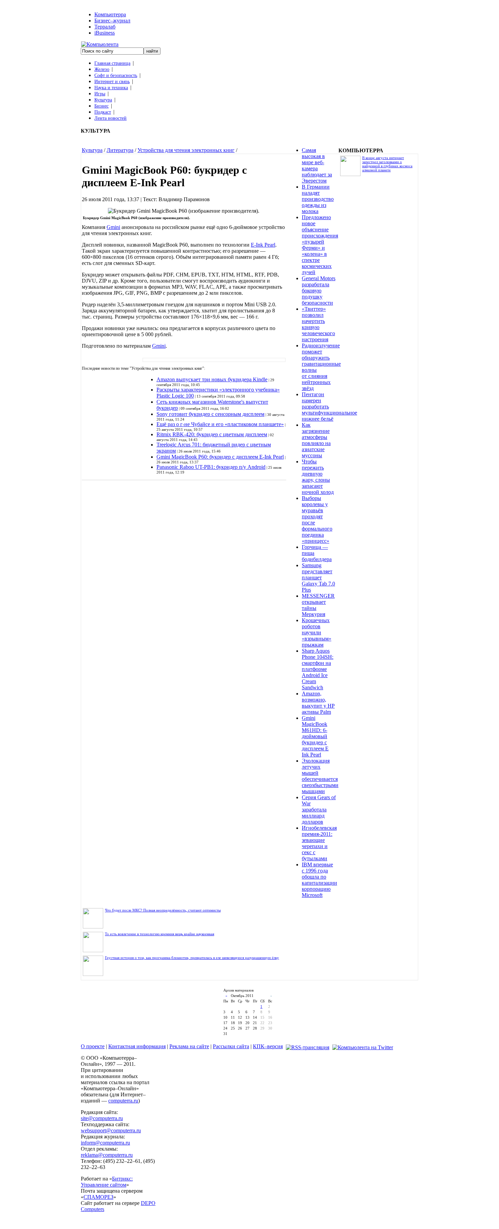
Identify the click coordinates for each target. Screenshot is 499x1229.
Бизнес (101, 106)
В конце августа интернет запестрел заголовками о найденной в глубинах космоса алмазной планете (387, 164)
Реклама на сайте (189, 1046)
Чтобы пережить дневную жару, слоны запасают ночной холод (318, 477)
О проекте (93, 1046)
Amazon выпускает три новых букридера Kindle (211, 379)
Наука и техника (111, 87)
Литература (120, 150)
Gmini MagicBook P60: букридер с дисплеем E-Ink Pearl (220, 457)
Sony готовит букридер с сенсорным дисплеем (210, 414)
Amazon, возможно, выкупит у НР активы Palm (318, 703)
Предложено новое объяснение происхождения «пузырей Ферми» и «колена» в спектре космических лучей (320, 244)
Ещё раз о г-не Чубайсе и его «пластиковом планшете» (220, 424)
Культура (103, 99)
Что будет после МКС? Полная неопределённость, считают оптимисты (163, 910)
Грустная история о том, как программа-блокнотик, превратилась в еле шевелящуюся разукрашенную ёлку (192, 958)
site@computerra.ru (102, 1118)
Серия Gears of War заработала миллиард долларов (319, 809)
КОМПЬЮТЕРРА (360, 150)
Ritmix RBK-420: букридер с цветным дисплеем (211, 434)
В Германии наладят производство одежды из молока (318, 199)
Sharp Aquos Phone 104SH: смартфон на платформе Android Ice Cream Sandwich (317, 669)
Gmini (113, 227)
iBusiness (104, 33)
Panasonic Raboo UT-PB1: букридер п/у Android (210, 467)
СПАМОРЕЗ (98, 1197)
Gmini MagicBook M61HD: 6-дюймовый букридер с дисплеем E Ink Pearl (315, 736)
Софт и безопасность (115, 75)
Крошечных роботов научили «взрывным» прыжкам (316, 632)
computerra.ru (123, 1100)
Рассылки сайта (231, 1046)
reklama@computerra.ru (107, 1155)
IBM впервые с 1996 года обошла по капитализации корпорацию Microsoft (319, 880)
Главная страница (112, 63)
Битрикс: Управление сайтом (107, 1182)
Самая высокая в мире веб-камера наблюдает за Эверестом (317, 165)
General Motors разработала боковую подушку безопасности (318, 290)
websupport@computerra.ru (111, 1130)
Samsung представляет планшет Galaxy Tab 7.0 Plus (318, 577)
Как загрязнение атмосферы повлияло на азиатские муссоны (316, 440)
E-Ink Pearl (263, 245)
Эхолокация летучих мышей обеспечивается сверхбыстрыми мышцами (320, 776)
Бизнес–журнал (112, 20)
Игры (99, 93)
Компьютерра (110, 14)
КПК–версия (268, 1046)
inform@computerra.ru (105, 1143)
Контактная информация (137, 1046)
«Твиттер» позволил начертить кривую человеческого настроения (318, 324)
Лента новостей (110, 118)
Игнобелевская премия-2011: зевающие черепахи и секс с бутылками (319, 843)
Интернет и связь (112, 81)
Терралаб (104, 27)
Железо (101, 69)
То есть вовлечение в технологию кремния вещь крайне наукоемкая (159, 934)
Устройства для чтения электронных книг (186, 150)
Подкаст (102, 112)
